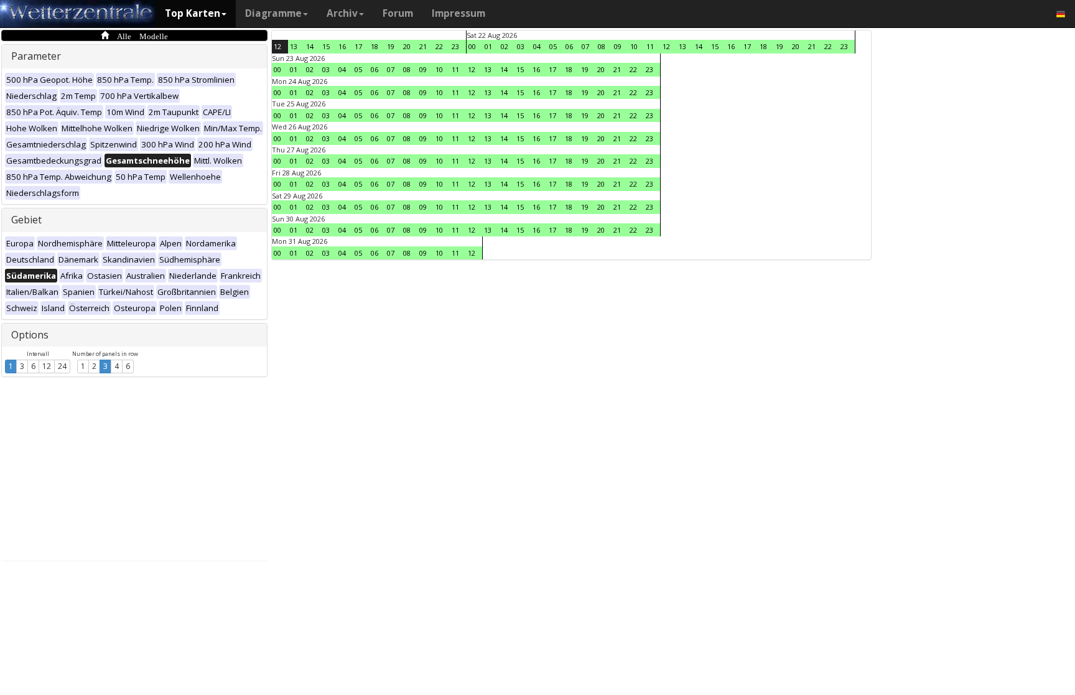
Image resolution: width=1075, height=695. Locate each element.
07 (585, 46)
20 (407, 46)
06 (569, 46)
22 (439, 46)
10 (634, 46)
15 (326, 46)
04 (537, 46)
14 (310, 46)
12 (46, 366)
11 (650, 46)
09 (617, 46)
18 (374, 46)
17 (358, 46)
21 (423, 46)
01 (488, 46)
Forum (398, 13)
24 (62, 366)
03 (520, 46)
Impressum (458, 13)
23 (455, 46)
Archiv (342, 13)
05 (553, 46)
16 (342, 46)
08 (601, 46)
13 (293, 46)
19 (390, 46)
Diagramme (273, 13)
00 (472, 46)
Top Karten (192, 13)
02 (504, 46)
